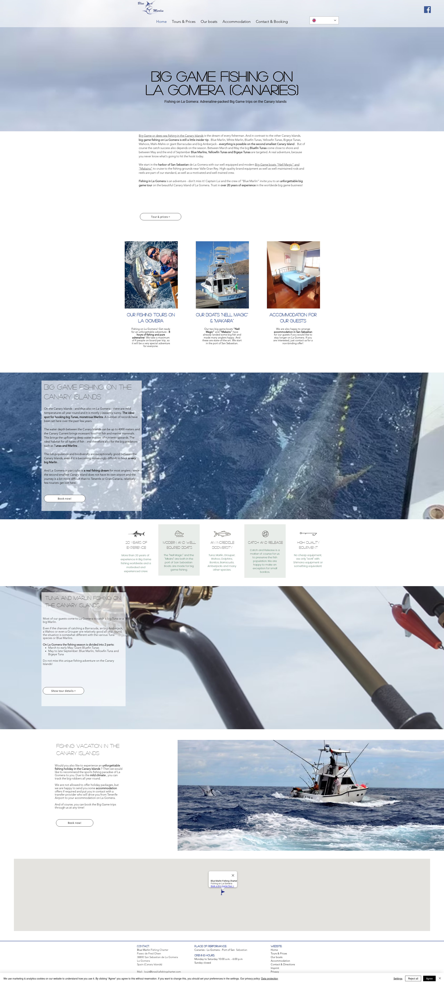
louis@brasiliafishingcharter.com (162, 971)
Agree (429, 978)
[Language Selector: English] (324, 20)
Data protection (269, 978)
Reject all (413, 978)
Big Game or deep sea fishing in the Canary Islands (171, 135)
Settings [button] (398, 978)
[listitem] (151, 299)
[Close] (440, 978)
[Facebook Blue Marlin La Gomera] (427, 9)
